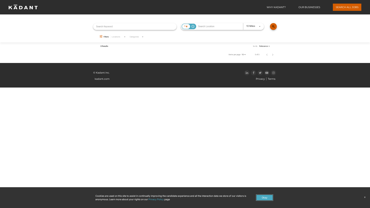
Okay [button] (264, 197)
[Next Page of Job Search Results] (273, 54)
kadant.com (102, 78)
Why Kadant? (276, 7)
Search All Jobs (347, 7)
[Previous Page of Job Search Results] (267, 54)
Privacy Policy (156, 199)
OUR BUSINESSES (309, 7)
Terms (271, 78)
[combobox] (135, 26)
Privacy (260, 78)
